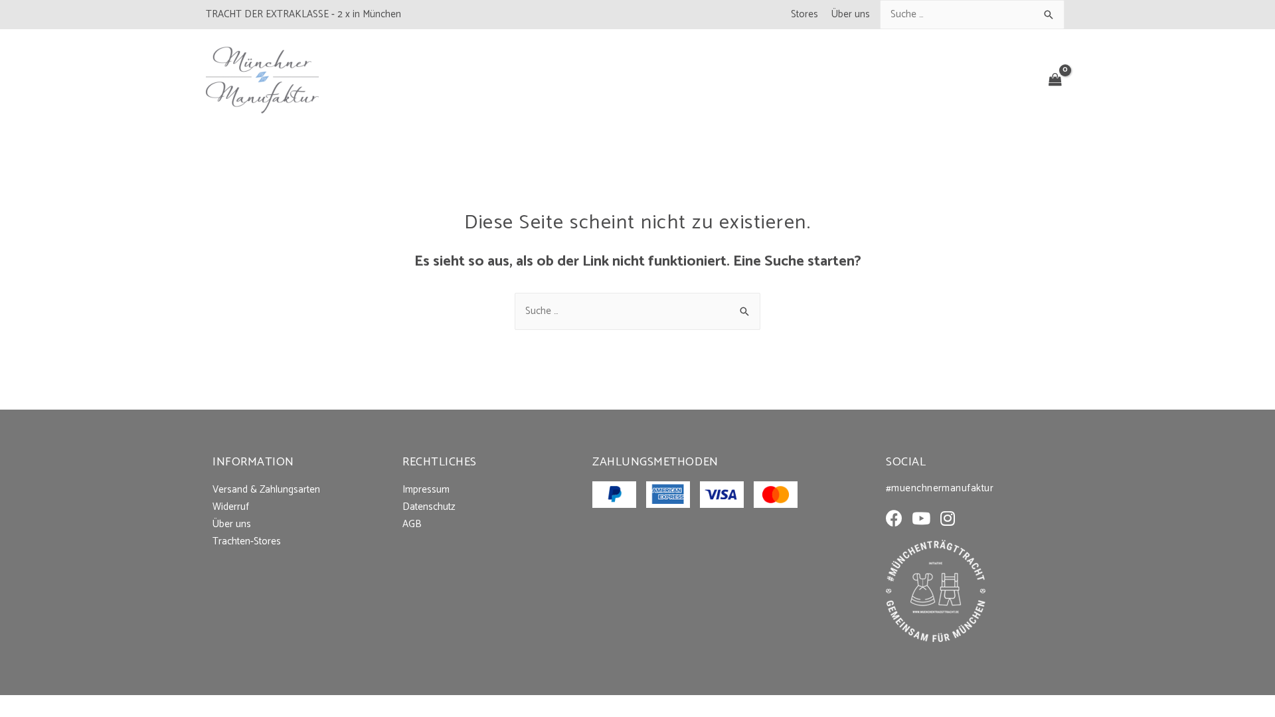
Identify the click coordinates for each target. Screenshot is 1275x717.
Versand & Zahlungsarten (266, 489)
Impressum (426, 489)
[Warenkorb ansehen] (1055, 81)
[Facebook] (894, 518)
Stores (804, 14)
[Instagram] (947, 518)
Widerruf (230, 507)
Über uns (850, 14)
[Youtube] (920, 518)
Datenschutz (429, 507)
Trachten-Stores (246, 541)
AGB (412, 524)
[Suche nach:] (972, 14)
